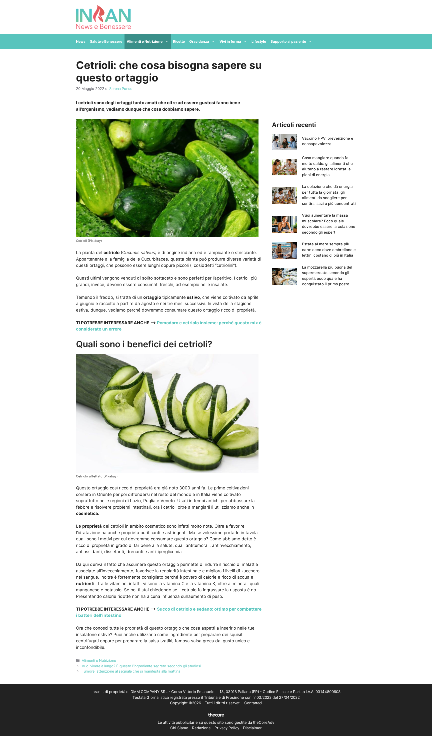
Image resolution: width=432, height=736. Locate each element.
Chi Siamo (179, 728)
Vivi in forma (230, 41)
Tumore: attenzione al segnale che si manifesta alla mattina (131, 671)
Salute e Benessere (106, 41)
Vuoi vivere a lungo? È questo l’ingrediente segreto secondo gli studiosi (141, 666)
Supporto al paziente (288, 41)
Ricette (179, 41)
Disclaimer (252, 728)
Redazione (201, 728)
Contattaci (253, 703)
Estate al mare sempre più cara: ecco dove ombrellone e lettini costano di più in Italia (329, 250)
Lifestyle (259, 41)
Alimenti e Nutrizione (144, 41)
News (81, 41)
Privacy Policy (226, 728)
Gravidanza (199, 41)
